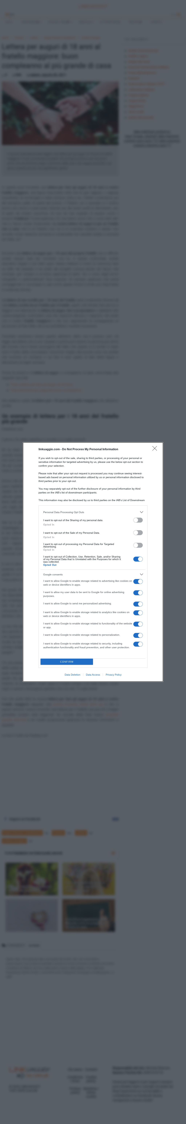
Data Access (93, 674)
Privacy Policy (114, 674)
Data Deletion (72, 674)
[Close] (155, 449)
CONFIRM (67, 661)
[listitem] (93, 512)
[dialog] (93, 562)
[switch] (138, 520)
